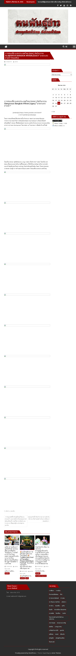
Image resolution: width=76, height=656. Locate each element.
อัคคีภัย (51, 626)
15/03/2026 (9, 566)
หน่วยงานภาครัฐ (61, 623)
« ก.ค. (53, 111)
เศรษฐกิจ (51, 638)
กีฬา (61, 594)
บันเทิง (50, 609)
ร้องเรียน (58, 613)
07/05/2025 (40, 566)
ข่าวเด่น (63, 598)
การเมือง (58, 590)
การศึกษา (51, 590)
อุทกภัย (62, 630)
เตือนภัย (62, 634)
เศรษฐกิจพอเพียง (60, 638)
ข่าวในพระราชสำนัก (54, 602)
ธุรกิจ (27, 578)
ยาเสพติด (51, 613)
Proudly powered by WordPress (25, 653)
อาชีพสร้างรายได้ (53, 630)
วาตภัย (64, 613)
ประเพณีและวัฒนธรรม (41, 576)
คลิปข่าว (8, 511)
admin (16, 62)
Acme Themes (56, 653)
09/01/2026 (24, 571)
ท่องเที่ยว (13, 511)
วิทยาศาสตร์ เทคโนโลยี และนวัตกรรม (56, 618)
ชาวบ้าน (51, 606)
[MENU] (74, 46)
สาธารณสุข (52, 623)
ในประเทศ (51, 642)
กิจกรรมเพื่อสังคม (53, 594)
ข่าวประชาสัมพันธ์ (54, 598)
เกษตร (56, 634)
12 (61, 97)
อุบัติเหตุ (51, 634)
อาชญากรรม (58, 626)
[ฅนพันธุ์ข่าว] (6, 46)
